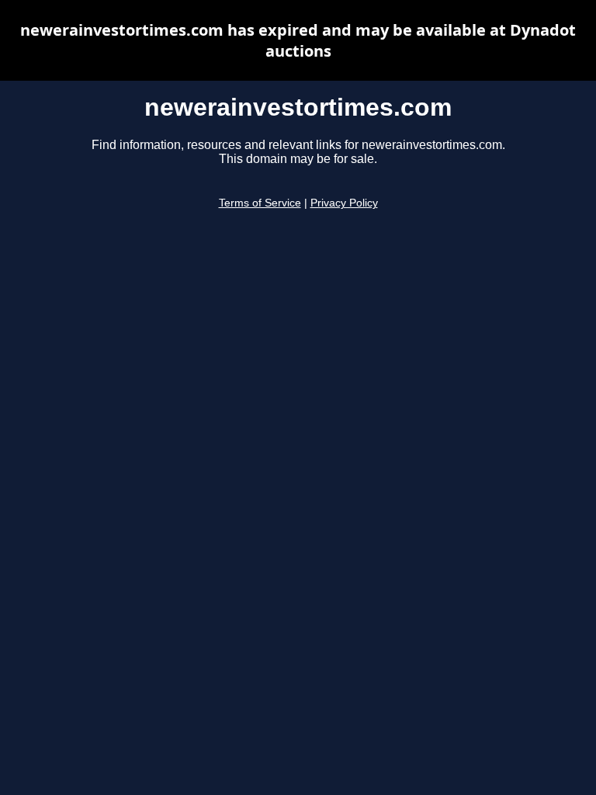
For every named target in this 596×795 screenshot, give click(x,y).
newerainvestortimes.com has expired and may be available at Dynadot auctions (298, 40)
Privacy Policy (344, 203)
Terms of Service (260, 203)
